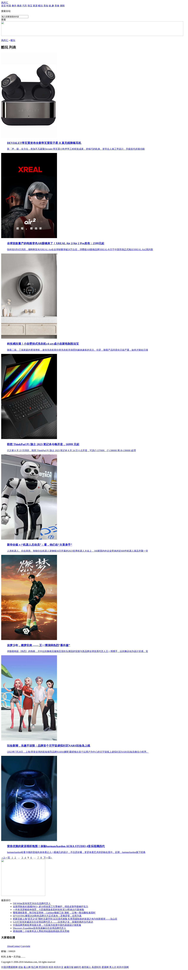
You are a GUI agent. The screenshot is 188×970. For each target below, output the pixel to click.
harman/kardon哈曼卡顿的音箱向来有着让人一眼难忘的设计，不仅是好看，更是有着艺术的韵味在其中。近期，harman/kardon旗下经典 (76, 852)
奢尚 (14, 5)
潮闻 (62, 5)
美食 (57, 5)
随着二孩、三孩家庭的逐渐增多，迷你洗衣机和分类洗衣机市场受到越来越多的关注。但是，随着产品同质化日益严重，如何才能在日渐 (77, 350)
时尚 (51, 967)
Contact (16, 946)
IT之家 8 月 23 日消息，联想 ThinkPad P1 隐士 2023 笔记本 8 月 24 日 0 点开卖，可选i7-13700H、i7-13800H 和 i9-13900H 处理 (71, 450)
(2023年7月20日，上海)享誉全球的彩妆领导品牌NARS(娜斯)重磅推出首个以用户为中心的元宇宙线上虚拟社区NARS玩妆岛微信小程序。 (78, 752)
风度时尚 (96, 967)
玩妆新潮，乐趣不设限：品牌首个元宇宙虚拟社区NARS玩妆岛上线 (48, 745)
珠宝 (30, 5)
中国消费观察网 (9, 967)
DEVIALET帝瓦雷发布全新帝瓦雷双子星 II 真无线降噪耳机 (44, 142)
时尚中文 (58, 967)
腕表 (19, 5)
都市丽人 (86, 967)
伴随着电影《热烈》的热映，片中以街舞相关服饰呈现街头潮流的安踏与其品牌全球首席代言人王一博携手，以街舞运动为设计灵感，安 (77, 651)
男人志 (112, 967)
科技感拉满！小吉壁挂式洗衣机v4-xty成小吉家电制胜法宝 (43, 343)
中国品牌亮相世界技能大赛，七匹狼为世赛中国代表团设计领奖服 (47, 925)
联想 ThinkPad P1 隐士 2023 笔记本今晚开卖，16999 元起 (43, 444)
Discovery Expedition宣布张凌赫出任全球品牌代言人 (39, 928)
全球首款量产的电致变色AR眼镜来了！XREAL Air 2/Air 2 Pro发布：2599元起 (55, 243)
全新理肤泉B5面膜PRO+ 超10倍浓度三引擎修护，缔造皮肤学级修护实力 (50, 906)
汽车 (24, 5)
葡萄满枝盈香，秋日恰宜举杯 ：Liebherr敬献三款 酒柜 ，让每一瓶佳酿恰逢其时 (54, 912)
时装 (8, 5)
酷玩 (40, 5)
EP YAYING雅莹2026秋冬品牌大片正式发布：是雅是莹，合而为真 (47, 916)
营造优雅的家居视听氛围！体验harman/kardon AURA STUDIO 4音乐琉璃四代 (56, 846)
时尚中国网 (123, 967)
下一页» (47, 857)
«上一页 (6, 857)
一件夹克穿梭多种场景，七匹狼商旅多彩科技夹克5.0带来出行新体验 (48, 909)
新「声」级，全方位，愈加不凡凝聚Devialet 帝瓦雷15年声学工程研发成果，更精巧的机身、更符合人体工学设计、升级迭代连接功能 (76, 149)
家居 (35, 5)
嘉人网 (27, 967)
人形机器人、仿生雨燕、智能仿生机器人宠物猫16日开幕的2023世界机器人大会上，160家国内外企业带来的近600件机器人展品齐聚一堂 (77, 551)
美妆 (45, 5)
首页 (3, 5)
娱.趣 (51, 5)
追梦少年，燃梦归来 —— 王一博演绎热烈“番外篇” (38, 645)
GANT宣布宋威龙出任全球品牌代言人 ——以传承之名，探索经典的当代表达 (53, 922)
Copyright (25, 946)
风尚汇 (4, 2)
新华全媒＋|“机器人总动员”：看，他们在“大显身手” (39, 544)
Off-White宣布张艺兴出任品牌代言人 (32, 903)
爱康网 (105, 967)
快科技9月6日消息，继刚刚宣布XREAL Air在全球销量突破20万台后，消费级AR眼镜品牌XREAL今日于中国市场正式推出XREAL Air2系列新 (80, 249)
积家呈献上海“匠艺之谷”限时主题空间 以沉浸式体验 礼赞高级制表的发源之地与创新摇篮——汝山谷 (65, 919)
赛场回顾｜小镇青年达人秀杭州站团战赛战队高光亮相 (41, 931)
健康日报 (68, 967)
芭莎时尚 (43, 967)
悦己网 (34, 967)
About (10, 946)
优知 (20, 967)
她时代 (77, 967)
